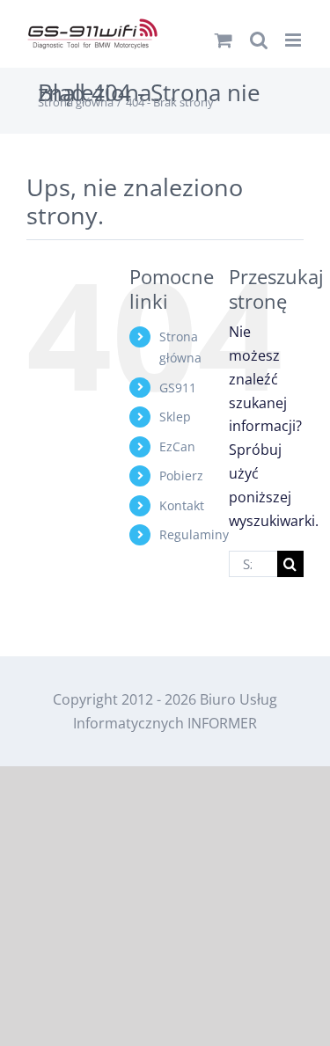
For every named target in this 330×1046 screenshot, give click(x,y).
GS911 (177, 387)
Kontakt (181, 505)
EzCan (177, 446)
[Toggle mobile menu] (294, 40)
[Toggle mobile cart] (223, 40)
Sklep (175, 416)
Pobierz (181, 475)
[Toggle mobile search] (259, 40)
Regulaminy (194, 534)
